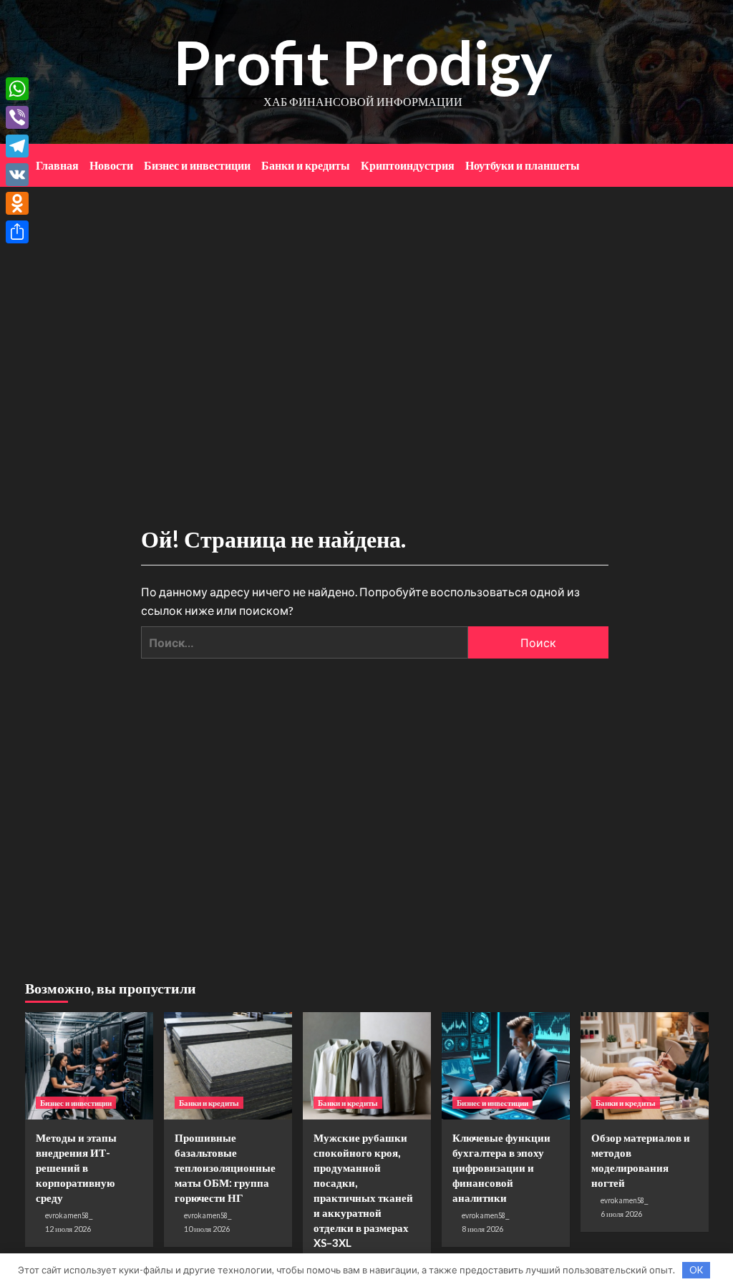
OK (696, 1270)
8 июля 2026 (482, 1228)
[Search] (700, 161)
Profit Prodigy (363, 62)
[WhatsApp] (17, 88)
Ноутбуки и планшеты (522, 165)
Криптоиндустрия (408, 165)
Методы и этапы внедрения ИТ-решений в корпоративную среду (76, 1167)
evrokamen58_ (69, 1215)
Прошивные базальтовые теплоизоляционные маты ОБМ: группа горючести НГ (225, 1167)
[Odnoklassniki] (17, 203)
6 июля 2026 (621, 1213)
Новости (111, 165)
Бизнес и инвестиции (197, 165)
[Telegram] (17, 146)
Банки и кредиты (305, 165)
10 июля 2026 (207, 1228)
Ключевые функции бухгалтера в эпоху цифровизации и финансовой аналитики (501, 1167)
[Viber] (17, 117)
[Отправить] (17, 232)
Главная (57, 165)
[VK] (17, 174)
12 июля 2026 (68, 1228)
